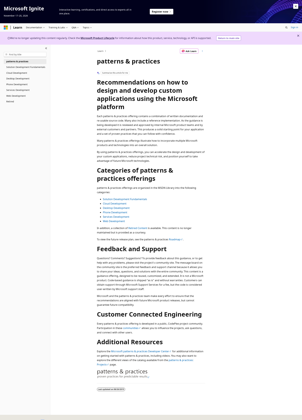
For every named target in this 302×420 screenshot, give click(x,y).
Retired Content (137, 228)
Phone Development (115, 212)
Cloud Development (114, 203)
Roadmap (174, 239)
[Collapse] (46, 48)
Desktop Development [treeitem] (17, 78)
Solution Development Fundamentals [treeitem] (25, 67)
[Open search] (286, 27)
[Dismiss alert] (295, 6)
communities (130, 328)
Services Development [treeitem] (18, 89)
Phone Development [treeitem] (17, 84)
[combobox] (25, 54)
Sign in (294, 27)
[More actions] (202, 51)
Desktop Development (116, 208)
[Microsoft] (6, 27)
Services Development (116, 216)
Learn (100, 51)
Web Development (114, 221)
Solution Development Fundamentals (125, 199)
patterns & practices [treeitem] (17, 61)
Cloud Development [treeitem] (16, 72)
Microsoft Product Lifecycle (97, 38)
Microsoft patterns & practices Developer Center (140, 351)
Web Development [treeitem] (16, 95)
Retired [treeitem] (10, 101)
